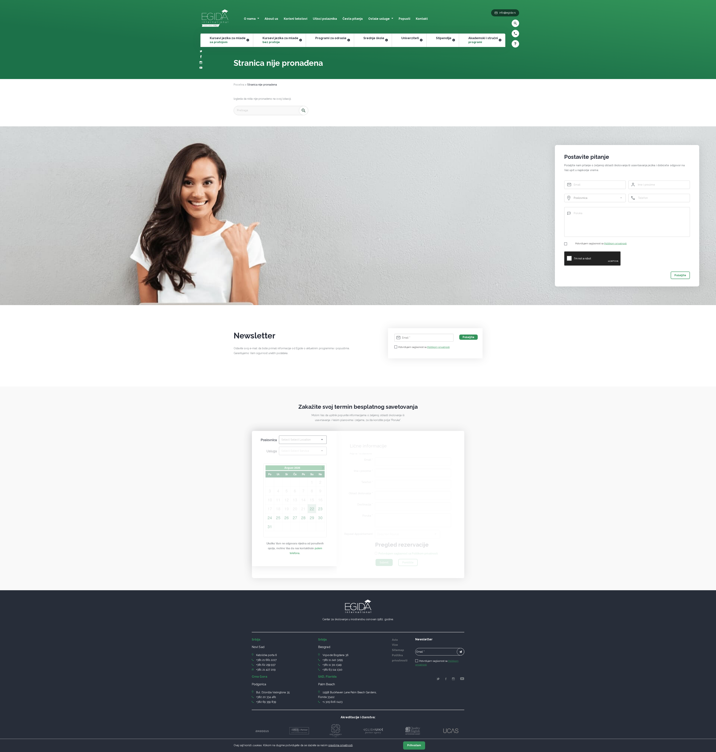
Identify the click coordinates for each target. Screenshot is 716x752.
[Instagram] (201, 63)
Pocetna (239, 84)
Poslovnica (269, 439)
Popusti (404, 19)
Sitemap (398, 650)
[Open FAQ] (505, 44)
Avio (395, 639)
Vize (395, 645)
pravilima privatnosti (340, 745)
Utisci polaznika (325, 19)
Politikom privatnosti (615, 243)
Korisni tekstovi (295, 19)
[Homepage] (215, 27)
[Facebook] (201, 57)
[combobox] (595, 198)
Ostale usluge (379, 19)
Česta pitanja (353, 19)
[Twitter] (201, 51)
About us (271, 19)
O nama (250, 19)
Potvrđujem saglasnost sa (601, 243)
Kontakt (422, 19)
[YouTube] (201, 67)
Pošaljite (680, 275)
